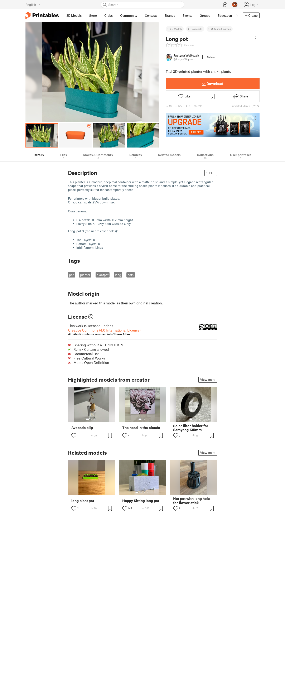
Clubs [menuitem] (108, 15)
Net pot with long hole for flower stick (191, 501)
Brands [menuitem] (170, 15)
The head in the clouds (141, 428)
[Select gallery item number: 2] (91, 419)
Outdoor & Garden (221, 28)
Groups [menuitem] (205, 15)
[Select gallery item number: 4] (148, 492)
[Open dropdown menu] (255, 38)
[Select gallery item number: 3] (95, 419)
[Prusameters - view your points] (234, 4)
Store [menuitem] (93, 15)
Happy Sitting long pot (140, 501)
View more (207, 379)
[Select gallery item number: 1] (87, 419)
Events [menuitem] (187, 15)
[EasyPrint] (225, 4)
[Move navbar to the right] (237, 15)
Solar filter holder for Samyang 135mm (190, 428)
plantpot (102, 275)
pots (130, 275)
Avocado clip (82, 428)
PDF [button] (212, 173)
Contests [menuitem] (151, 15)
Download (215, 83)
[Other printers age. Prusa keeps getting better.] (213, 125)
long (118, 275)
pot (71, 275)
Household (196, 28)
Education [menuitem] (225, 15)
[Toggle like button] (73, 435)
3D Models (176, 28)
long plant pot (82, 501)
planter (85, 275)
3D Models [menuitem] (74, 15)
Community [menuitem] (128, 15)
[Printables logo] (42, 15)
